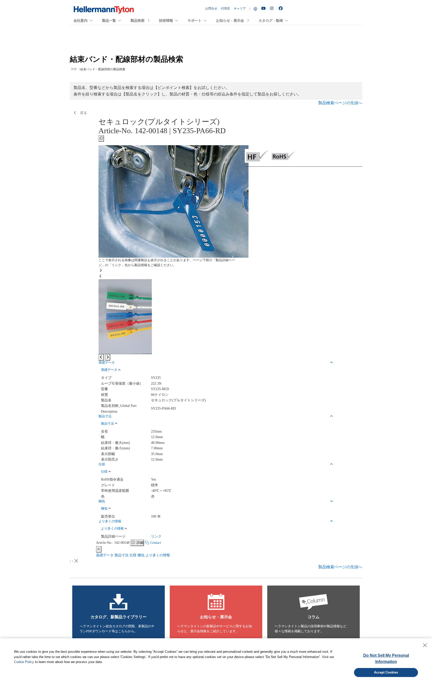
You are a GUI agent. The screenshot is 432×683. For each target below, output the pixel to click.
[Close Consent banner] (425, 645)
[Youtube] (263, 8)
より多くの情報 (158, 555)
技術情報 (166, 20)
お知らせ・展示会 (230, 20)
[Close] (99, 549)
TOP (74, 69)
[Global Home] (255, 8)
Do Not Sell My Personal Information (386, 658)
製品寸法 (121, 555)
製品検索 (137, 20)
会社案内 (81, 20)
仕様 (133, 555)
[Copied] (101, 138)
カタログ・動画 (270, 20)
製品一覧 (109, 20)
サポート (195, 20)
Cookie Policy (24, 662)
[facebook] (281, 8)
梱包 (141, 555)
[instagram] (272, 8)
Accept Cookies (386, 672)
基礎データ (105, 555)
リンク (156, 536)
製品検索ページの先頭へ (340, 103)
